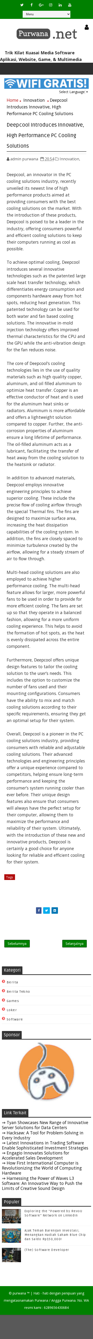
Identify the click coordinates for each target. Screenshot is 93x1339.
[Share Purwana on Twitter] (46, 910)
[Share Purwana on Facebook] (38, 910)
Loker (12, 1010)
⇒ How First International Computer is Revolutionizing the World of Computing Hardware (42, 1168)
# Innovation (27, 877)
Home (12, 100)
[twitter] (22, 4)
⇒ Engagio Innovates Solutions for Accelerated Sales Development (35, 1155)
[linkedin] (60, 4)
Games (13, 1001)
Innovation (34, 100)
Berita (12, 982)
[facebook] (31, 4)
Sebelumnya (17, 943)
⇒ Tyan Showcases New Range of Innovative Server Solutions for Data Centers (45, 1125)
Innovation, (70, 159)
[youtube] (69, 4)
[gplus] (41, 4)
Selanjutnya (74, 943)
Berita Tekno (18, 992)
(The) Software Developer (47, 1250)
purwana (19, 1293)
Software (15, 1019)
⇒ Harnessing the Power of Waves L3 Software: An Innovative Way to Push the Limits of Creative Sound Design (42, 1183)
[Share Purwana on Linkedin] (55, 910)
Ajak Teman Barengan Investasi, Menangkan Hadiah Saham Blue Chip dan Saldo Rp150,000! (55, 1235)
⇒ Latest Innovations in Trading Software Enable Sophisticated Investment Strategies (45, 1145)
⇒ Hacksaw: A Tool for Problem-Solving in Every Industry (42, 1135)
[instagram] (50, 4)
